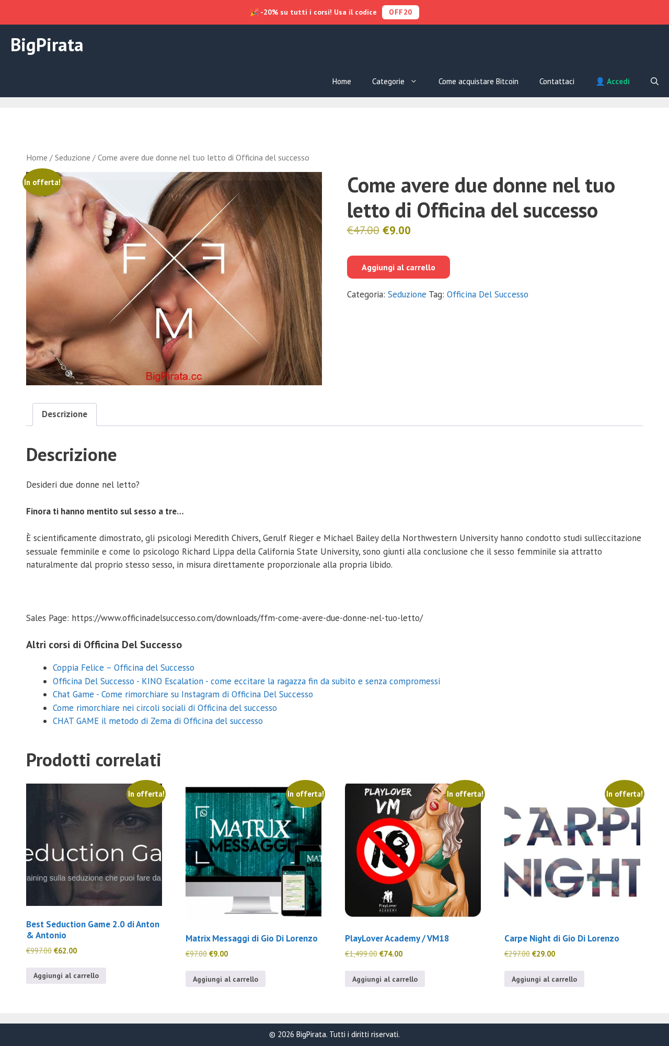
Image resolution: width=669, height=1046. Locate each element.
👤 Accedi (612, 81)
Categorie (388, 81)
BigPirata (47, 44)
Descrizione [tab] (64, 414)
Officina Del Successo (487, 294)
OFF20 (400, 12)
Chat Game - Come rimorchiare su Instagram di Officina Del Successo (183, 694)
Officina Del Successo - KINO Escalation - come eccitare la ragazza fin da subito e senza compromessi (246, 681)
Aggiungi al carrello (398, 267)
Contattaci (556, 81)
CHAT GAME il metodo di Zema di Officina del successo (158, 721)
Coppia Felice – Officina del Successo (123, 667)
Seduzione (72, 157)
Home (341, 81)
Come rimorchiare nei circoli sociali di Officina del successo (165, 708)
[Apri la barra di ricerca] (654, 81)
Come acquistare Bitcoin (478, 81)
